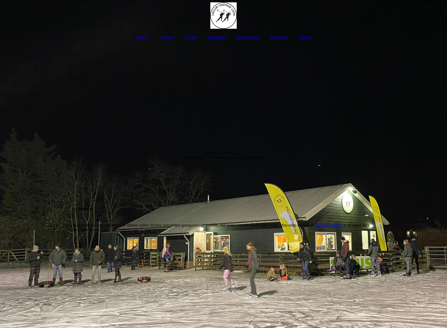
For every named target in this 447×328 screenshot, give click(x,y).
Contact (304, 37)
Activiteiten (216, 37)
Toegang (167, 37)
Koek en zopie (248, 37)
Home (141, 37)
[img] (223, 15)
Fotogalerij (279, 37)
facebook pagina (328, 225)
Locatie (190, 37)
